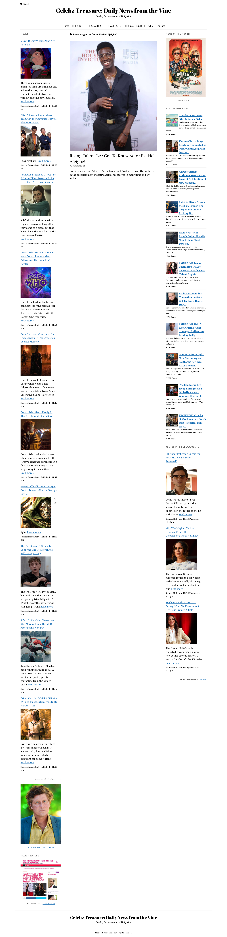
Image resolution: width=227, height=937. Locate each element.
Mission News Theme (104, 933)
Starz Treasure (49, 903)
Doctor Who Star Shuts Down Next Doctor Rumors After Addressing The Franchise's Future (37, 258)
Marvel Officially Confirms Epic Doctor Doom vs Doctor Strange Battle (39, 490)
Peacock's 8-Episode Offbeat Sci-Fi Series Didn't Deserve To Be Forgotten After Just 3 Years (39, 178)
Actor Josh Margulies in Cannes (41, 847)
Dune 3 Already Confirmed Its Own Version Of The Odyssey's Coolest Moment (38, 337)
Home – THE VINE (72, 25)
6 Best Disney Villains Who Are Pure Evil (38, 42)
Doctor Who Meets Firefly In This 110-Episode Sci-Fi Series (37, 414)
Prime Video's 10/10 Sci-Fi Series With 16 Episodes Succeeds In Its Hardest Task (39, 701)
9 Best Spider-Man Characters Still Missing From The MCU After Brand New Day (37, 623)
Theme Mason (57, 779)
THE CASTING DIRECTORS (139, 25)
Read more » (27, 101)
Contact (161, 25)
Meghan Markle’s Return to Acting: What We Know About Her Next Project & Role (182, 606)
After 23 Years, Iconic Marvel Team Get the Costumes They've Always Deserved (39, 118)
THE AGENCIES (113, 25)
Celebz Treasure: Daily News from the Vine (113, 10)
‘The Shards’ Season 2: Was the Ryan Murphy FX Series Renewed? (183, 457)
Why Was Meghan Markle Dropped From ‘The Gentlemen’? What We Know (182, 531)
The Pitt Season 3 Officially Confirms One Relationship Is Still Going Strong (37, 549)
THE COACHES (93, 25)
